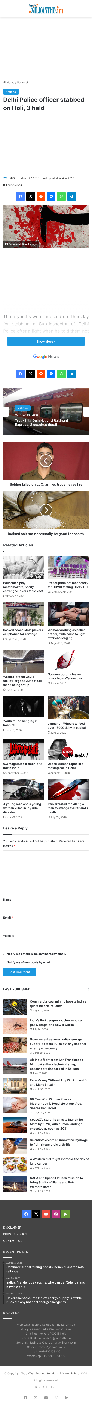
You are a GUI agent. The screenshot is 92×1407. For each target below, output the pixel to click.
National (22, 82)
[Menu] (5, 10)
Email (8, 917)
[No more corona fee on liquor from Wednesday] (68, 660)
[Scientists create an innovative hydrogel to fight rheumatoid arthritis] (15, 1146)
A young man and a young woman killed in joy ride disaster (22, 808)
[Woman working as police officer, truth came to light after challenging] (68, 613)
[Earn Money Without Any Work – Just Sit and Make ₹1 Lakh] (15, 1086)
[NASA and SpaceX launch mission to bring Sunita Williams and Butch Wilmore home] (15, 1184)
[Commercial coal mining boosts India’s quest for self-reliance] (15, 1007)
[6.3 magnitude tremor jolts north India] (23, 749)
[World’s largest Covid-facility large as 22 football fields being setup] (23, 661)
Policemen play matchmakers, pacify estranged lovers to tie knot (23, 587)
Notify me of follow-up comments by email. (36, 953)
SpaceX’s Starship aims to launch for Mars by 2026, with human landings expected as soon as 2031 (56, 1124)
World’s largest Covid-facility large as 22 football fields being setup (22, 681)
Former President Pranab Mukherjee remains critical (44, 423)
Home (10, 82)
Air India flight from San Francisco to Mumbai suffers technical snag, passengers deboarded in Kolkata (56, 1064)
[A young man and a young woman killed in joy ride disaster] (23, 789)
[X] (30, 196)
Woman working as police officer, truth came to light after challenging (66, 634)
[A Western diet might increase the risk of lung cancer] (15, 1165)
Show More (45, 341)
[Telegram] (71, 196)
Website (8, 935)
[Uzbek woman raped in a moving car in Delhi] (68, 749)
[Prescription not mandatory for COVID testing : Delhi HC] (68, 567)
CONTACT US (12, 1240)
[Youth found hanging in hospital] (23, 706)
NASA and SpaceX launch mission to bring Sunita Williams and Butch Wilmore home (56, 1182)
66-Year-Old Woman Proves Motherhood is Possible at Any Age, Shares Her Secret (56, 1103)
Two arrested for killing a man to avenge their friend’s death (68, 808)
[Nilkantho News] (46, 8)
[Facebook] (20, 196)
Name (8, 899)
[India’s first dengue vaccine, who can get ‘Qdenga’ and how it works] (15, 1026)
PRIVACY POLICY (15, 1234)
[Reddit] (41, 196)
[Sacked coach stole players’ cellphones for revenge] (23, 613)
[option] (46, 411)
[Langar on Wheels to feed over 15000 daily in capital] (68, 707)
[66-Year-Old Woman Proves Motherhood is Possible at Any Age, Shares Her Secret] (15, 1105)
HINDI (53, 1387)
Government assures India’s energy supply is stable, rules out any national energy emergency (58, 1043)
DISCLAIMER (12, 1227)
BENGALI (41, 1387)
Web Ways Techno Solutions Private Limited (50, 1373)
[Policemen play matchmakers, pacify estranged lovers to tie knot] (23, 567)
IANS (12, 178)
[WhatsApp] (61, 196)
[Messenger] (51, 196)
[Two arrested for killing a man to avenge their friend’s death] (68, 789)
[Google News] (46, 356)
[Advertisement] (46, 48)
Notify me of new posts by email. (29, 962)
